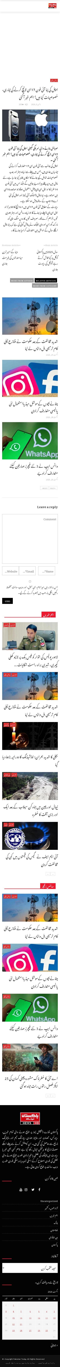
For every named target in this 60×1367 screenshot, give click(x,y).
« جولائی (54, 1344)
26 (39, 1330)
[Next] (48, 874)
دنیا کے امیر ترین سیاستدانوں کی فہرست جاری (12, 257)
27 (30, 1330)
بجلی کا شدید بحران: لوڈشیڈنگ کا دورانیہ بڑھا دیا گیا (30, 760)
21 (21, 1324)
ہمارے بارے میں (28, 1363)
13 (30, 1317)
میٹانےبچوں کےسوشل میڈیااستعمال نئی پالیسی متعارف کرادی (33, 406)
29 (13, 1330)
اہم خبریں (12, 625)
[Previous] (53, 874)
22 (13, 1324)
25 (47, 1330)
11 (47, 1317)
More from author (22, 280)
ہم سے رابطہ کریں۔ (13, 1363)
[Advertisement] (30, 43)
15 (13, 1317)
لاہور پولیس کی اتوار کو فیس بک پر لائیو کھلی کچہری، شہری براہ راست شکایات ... (33, 660)
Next (45, 488)
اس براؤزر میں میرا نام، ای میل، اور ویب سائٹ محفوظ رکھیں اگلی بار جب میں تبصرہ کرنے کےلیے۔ (32, 589)
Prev (52, 488)
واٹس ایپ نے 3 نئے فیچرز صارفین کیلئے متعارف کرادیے (34, 469)
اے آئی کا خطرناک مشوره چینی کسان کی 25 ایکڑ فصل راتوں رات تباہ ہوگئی (31, 1081)
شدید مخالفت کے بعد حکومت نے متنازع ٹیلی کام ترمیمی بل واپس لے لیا (31, 344)
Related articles (46, 280)
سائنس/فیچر (54, 80)
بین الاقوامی (7, 775)
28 (21, 1330)
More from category (45, 285)
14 (21, 1317)
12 (39, 1317)
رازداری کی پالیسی (46, 1363)
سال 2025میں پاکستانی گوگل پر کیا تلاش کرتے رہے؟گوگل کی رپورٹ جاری (47, 260)
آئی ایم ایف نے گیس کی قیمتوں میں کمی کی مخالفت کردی (32, 859)
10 (54, 1317)
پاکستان (6, 625)
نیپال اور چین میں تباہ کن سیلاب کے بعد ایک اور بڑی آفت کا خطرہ (30, 810)
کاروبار (5, 824)
